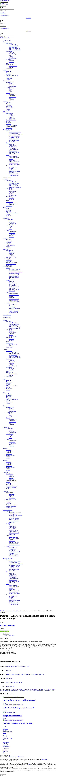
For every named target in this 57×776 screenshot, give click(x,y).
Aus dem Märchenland (14, 171)
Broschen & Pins (13, 66)
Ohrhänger (11, 52)
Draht (7, 682)
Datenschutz (6, 742)
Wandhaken (9, 122)
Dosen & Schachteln (11, 126)
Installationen (12, 118)
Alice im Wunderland (14, 140)
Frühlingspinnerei (13, 514)
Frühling (8, 130)
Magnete (8, 110)
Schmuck (5, 41)
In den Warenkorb (4, 631)
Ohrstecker (11, 55)
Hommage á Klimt (13, 543)
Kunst (4, 70)
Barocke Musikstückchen (15, 132)
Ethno (14, 686)
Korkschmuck (47, 690)
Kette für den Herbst (23, 690)
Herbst (7, 155)
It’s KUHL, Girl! (13, 167)
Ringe (7, 63)
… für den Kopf (10, 82)
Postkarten (8, 102)
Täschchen (11, 99)
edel (11, 686)
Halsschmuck (9, 43)
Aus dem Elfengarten (14, 138)
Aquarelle (8, 74)
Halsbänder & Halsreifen (15, 49)
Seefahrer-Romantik (13, 173)
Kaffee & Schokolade (14, 161)
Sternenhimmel (12, 145)
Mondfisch (5, 744)
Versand (5, 730)
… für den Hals (9, 87)
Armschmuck (9, 59)
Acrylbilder (8, 71)
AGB (4, 733)
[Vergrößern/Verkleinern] (0, 774)
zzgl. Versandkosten (7, 625)
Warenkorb (28, 18)
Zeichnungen (9, 72)
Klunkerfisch (9, 678)
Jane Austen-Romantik (14, 136)
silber (11, 670)
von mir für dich (7, 40)
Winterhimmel (12, 168)
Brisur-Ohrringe (12, 54)
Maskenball (11, 172)
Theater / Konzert (25, 666)
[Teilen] (3, 774)
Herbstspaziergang (13, 156)
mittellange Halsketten (14, 324)
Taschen (8, 93)
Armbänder (11, 62)
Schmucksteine (6, 746)
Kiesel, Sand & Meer (14, 157)
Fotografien (8, 105)
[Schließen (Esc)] (5, 774)
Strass (52, 690)
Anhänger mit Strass (45, 689)
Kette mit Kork (32, 690)
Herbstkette (7, 690)
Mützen (10, 83)
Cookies (5, 743)
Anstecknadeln (9, 64)
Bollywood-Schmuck (14, 152)
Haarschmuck (9, 68)
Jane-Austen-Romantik (14, 516)
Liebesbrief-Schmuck (14, 137)
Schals (10, 90)
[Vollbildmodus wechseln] (2, 774)
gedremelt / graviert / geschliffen (28, 674)
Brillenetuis (11, 98)
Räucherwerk (9, 128)
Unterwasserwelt (13, 151)
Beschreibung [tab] (6, 634)
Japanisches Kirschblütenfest (15, 134)
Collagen (11, 117)
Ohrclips (11, 56)
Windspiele (8, 124)
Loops (10, 91)
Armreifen (11, 60)
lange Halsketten (13, 47)
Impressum (5, 729)
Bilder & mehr (9, 113)
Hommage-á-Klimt (13, 163)
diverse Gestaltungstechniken (13, 674)
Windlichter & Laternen (11, 125)
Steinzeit (11, 159)
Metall (20, 682)
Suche (1, 7)
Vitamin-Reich (12, 148)
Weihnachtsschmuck (13, 175)
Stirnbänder (11, 85)
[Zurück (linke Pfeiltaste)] (0, 775)
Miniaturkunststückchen (14, 164)
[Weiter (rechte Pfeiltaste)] (2, 775)
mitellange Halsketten (14, 45)
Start (1, 610)
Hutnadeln (11, 67)
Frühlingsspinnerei (13, 133)
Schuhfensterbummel (14, 149)
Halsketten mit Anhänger (15, 48)
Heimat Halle (12, 153)
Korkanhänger (39, 690)
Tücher (10, 89)
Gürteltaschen (12, 95)
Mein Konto (3, 12)
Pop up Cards (9, 78)
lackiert (42, 674)
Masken (8, 76)
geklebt (38, 674)
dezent (7, 686)
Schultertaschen (12, 94)
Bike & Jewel (12, 141)
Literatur (8, 79)
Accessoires (6, 80)
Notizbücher (9, 106)
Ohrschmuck (9, 51)
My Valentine (12, 169)
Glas (11, 682)
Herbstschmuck (14, 690)
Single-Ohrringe (12, 58)
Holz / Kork (15, 682)
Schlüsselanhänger (10, 107)
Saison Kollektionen (7, 129)
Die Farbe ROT (12, 147)
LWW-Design (12, 756)
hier (29, 764)
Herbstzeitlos (12, 160)
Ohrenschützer (12, 86)
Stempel (8, 109)
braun (7, 670)
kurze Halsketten (13, 44)
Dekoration (5, 111)
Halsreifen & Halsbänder (15, 328)
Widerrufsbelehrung (7, 731)
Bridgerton (11, 144)
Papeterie (5, 101)
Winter (7, 165)
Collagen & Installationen (12, 75)
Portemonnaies (12, 97)
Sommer (8, 142)
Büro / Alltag (18, 666)
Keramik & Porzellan (11, 120)
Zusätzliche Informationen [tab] (9, 635)
